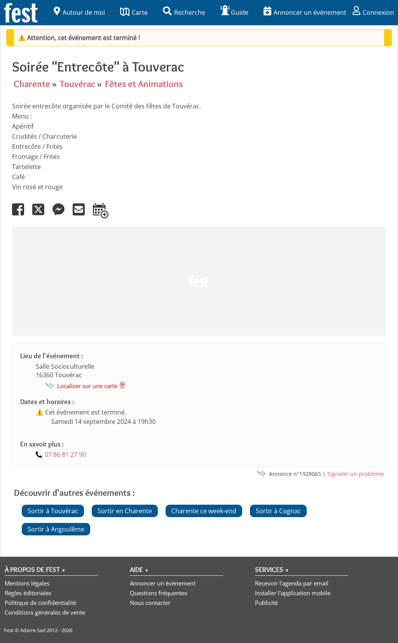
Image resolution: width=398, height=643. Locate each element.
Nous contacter (150, 602)
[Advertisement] (199, 281)
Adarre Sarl (32, 630)
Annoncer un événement (310, 12)
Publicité (266, 602)
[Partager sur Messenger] (61, 215)
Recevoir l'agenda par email (291, 583)
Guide (239, 12)
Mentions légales (27, 583)
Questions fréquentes (158, 593)
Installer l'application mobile (292, 593)
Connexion (378, 12)
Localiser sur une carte (87, 386)
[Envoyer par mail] (82, 215)
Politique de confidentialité (40, 602)
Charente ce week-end (203, 511)
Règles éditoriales (28, 593)
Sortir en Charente (125, 511)
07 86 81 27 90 (65, 454)
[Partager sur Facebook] (21, 215)
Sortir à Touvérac (53, 511)
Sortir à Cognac (278, 511)
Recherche (189, 12)
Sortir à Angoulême (56, 529)
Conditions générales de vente (45, 612)
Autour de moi (84, 12)
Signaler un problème (355, 473)
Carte (140, 12)
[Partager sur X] (41, 215)
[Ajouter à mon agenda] (104, 215)
